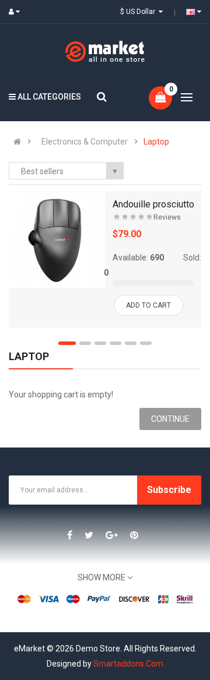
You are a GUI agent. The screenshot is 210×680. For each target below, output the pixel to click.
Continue (170, 419)
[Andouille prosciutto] (57, 239)
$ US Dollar (139, 12)
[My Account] (17, 12)
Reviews (167, 217)
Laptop (156, 142)
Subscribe (169, 489)
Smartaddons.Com (128, 663)
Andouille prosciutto (153, 204)
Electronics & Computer (84, 142)
